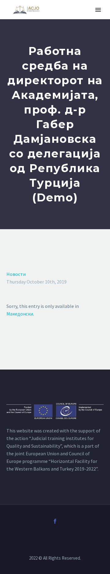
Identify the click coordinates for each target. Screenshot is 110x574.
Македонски (19, 314)
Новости (16, 274)
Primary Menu (98, 9)
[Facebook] (55, 521)
